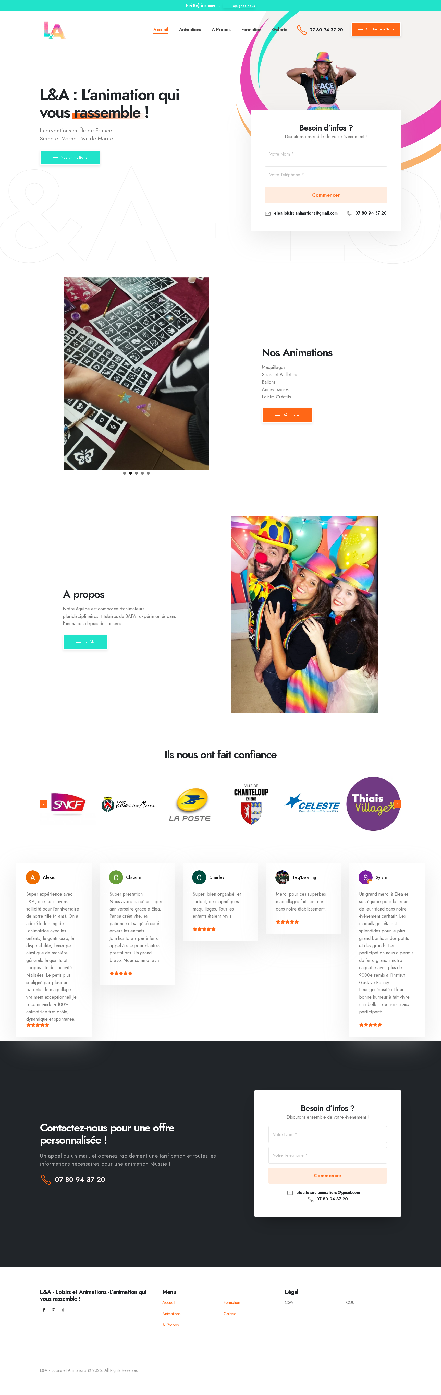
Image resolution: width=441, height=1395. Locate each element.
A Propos (170, 1325)
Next (216, 373)
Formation (251, 29)
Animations (190, 29)
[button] (43, 804)
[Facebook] (44, 1310)
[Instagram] (54, 1310)
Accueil (160, 29)
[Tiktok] (63, 1310)
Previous (56, 373)
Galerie (279, 29)
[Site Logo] (55, 29)
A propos (221, 29)
